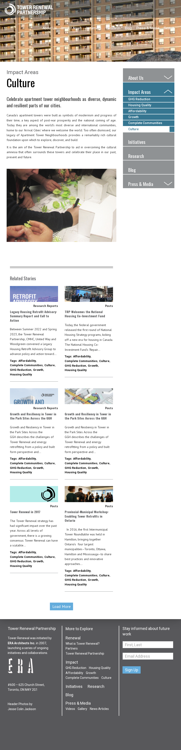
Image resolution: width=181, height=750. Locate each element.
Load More (61, 606)
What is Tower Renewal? (83, 643)
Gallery (82, 709)
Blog (128, 28)
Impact (72, 662)
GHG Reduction (20, 369)
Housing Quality (21, 374)
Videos (70, 709)
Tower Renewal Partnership (28, 10)
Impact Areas (71, 28)
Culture (49, 365)
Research (113, 28)
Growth (38, 369)
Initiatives (93, 28)
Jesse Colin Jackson (22, 709)
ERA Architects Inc (21, 643)
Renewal (73, 638)
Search (169, 28)
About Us (50, 28)
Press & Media (147, 28)
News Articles (99, 709)
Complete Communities (26, 365)
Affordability (27, 360)
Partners (72, 648)
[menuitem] (49, 24)
